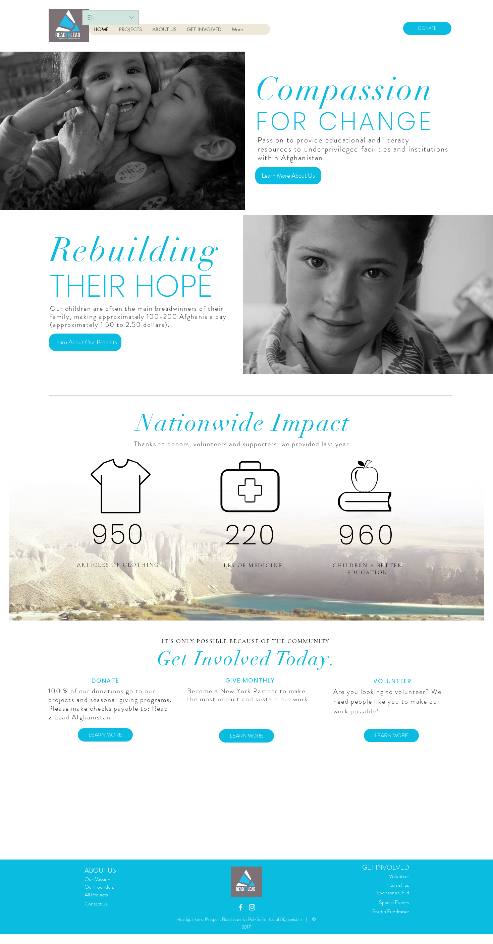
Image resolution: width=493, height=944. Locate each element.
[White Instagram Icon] (252, 907)
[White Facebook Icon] (240, 907)
